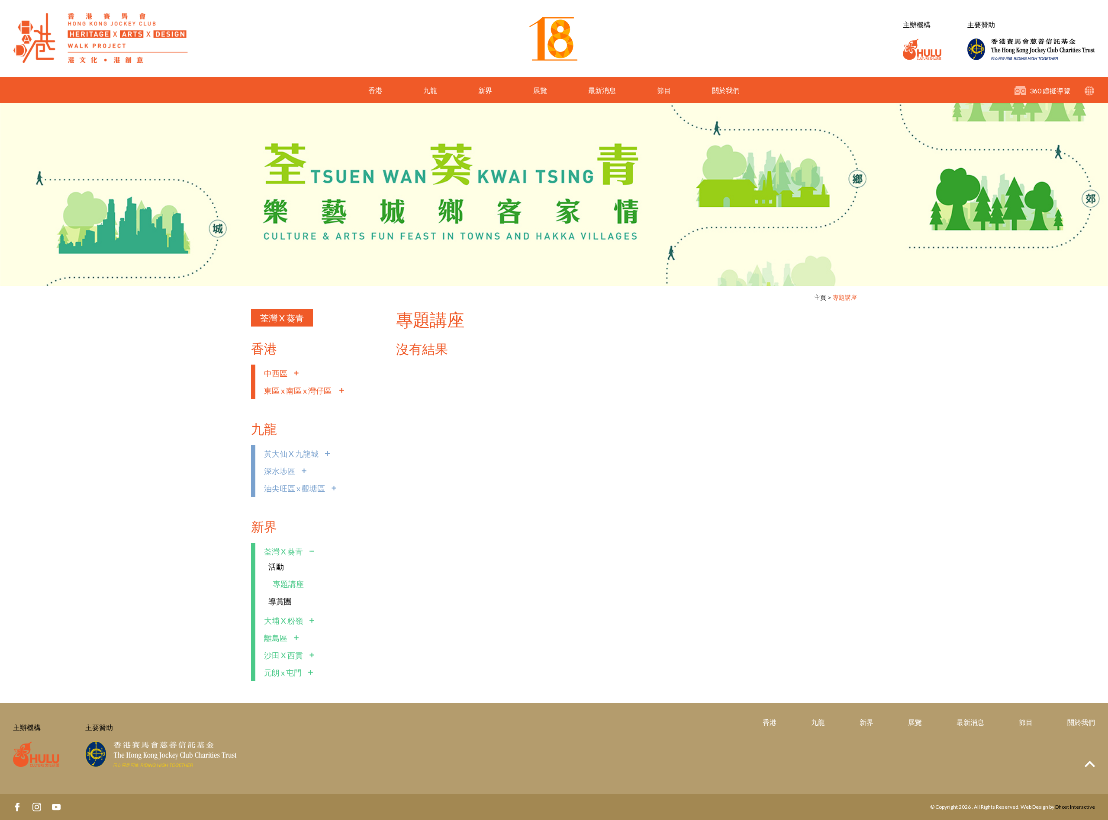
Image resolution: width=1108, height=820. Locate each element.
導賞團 (280, 601)
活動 (276, 566)
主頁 (820, 297)
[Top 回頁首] (1090, 764)
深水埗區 (279, 471)
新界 (485, 90)
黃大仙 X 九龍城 (291, 453)
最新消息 (602, 90)
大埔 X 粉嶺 (283, 620)
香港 (375, 90)
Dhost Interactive (1075, 807)
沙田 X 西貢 (283, 655)
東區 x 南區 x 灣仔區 (298, 390)
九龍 (430, 90)
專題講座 (845, 297)
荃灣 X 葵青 (282, 318)
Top (1090, 764)
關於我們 (726, 90)
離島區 (275, 638)
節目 (664, 90)
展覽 (540, 90)
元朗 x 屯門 (283, 672)
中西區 (275, 373)
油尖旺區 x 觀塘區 (294, 488)
